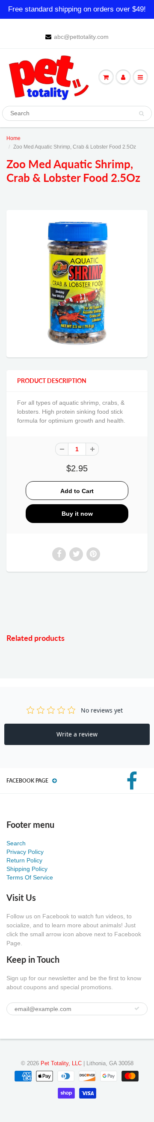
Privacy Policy (25, 851)
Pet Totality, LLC (61, 1063)
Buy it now (77, 513)
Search (16, 843)
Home (13, 138)
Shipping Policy (26, 868)
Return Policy (24, 860)
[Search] (141, 113)
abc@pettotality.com (81, 36)
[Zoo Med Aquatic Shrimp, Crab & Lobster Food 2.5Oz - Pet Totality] (77, 282)
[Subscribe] (137, 1008)
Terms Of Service (29, 877)
